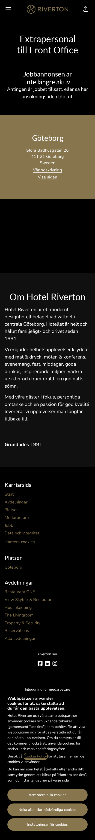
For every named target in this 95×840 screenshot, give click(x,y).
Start (9, 494)
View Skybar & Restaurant (29, 599)
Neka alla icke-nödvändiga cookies (47, 809)
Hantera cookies (20, 542)
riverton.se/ (47, 654)
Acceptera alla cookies (47, 794)
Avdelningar (16, 502)
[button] (85, 9)
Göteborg (13, 567)
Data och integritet (22, 533)
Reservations (17, 630)
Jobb (9, 525)
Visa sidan (47, 177)
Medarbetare (17, 517)
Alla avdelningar (20, 638)
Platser (11, 509)
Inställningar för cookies (47, 824)
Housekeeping (18, 607)
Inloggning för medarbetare (47, 689)
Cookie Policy (36, 756)
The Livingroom (19, 615)
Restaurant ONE (20, 592)
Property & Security (22, 623)
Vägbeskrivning (47, 170)
